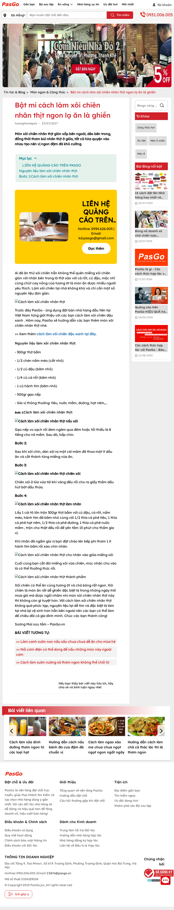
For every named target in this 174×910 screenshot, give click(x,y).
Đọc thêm (96, 248)
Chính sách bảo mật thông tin (26, 840)
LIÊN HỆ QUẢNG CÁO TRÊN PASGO (51, 165)
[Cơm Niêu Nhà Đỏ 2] (87, 55)
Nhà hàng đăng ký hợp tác (79, 840)
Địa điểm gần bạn (127, 790)
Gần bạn (29, 4)
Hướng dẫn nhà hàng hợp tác (80, 835)
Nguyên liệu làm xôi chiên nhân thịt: (48, 171)
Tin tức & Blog (14, 92)
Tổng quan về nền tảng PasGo (81, 790)
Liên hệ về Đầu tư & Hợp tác (80, 845)
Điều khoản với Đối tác (21, 845)
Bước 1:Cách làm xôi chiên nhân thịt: (49, 176)
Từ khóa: (143, 116)
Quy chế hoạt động (18, 835)
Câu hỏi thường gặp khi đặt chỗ (82, 801)
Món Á (141, 153)
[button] (12, 731)
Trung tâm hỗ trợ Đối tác (77, 830)
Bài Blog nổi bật (149, 166)
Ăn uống (64, 4)
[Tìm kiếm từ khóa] (162, 106)
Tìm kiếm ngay (124, 795)
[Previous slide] (7, 55)
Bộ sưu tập (46, 4)
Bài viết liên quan (27, 710)
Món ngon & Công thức (47, 92)
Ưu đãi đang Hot (126, 801)
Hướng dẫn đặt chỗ (73, 795)
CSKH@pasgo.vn (58, 873)
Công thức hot (146, 127)
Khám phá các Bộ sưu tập (132, 806)
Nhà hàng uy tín (88, 4)
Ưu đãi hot (110, 4)
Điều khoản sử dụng (19, 830)
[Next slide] (167, 55)
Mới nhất (128, 4)
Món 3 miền (157, 140)
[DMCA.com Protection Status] (152, 880)
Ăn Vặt (141, 140)
